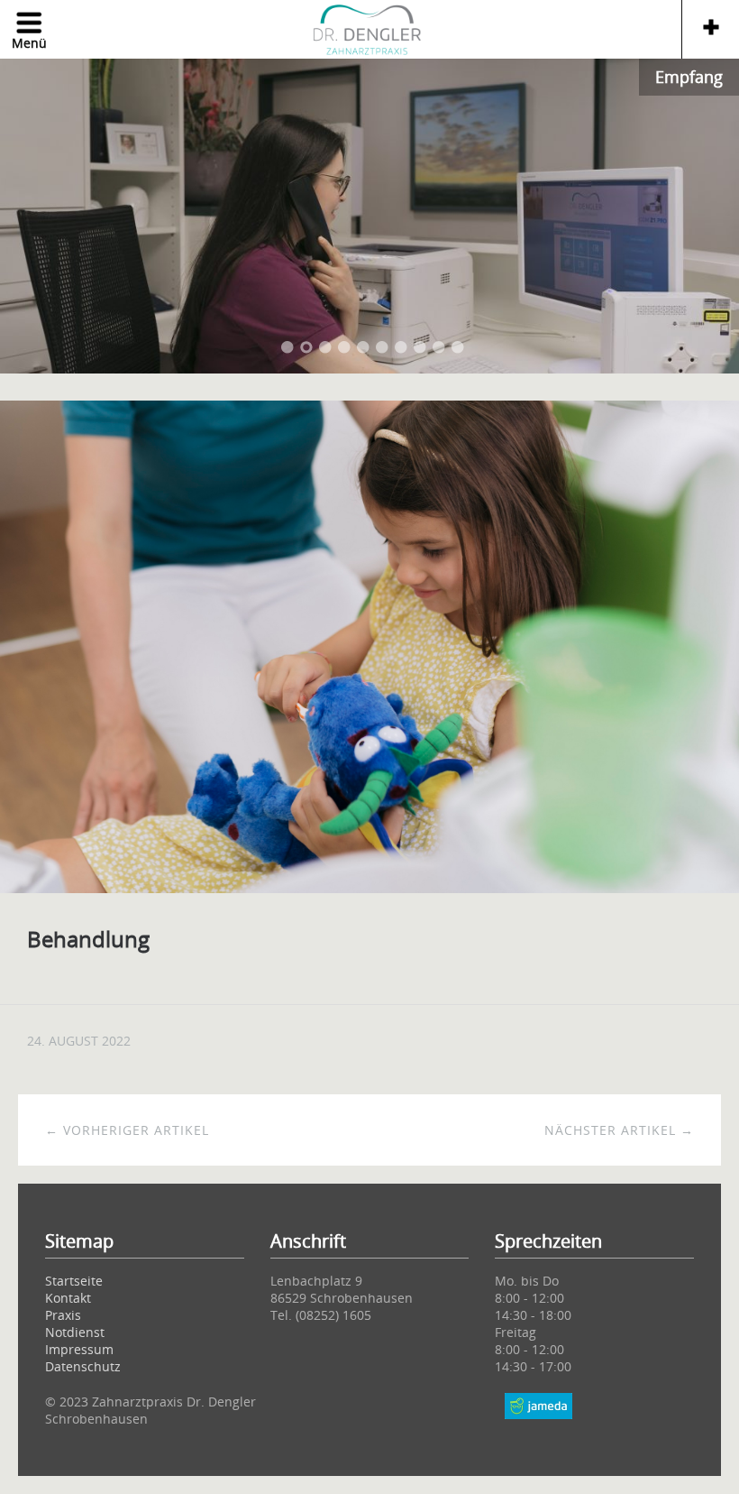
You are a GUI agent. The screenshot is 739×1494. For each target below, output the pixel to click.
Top (538, 1431)
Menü (29, 42)
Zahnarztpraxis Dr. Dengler (369, 32)
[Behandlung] (369, 888)
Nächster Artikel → (619, 1130)
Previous (36, 215)
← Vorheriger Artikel (127, 1130)
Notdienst (75, 1332)
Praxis (63, 1314)
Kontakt (68, 1297)
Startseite (74, 1280)
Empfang (689, 77)
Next (703, 215)
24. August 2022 (79, 1040)
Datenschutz (83, 1366)
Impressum (79, 1349)
